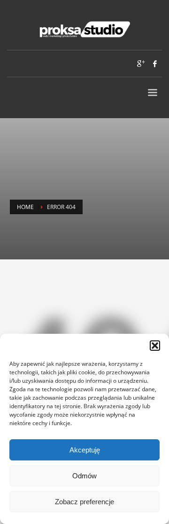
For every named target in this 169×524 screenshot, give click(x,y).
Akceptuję (84, 450)
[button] (155, 345)
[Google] (141, 63)
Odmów (84, 476)
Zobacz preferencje (84, 502)
